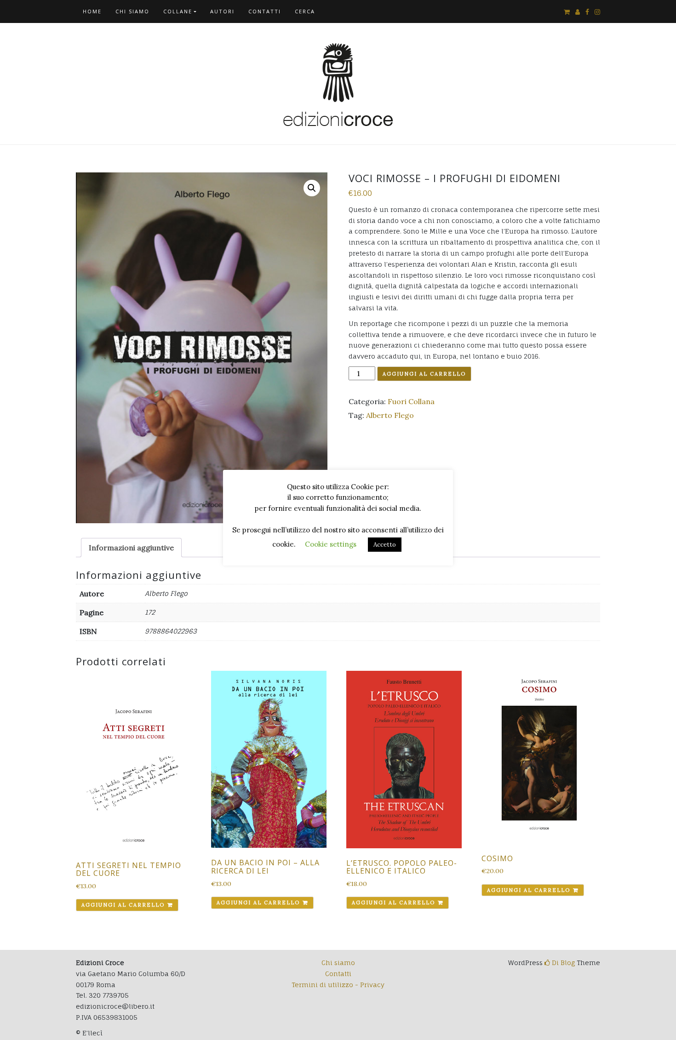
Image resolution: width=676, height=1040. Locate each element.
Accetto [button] (384, 545)
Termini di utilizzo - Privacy (338, 985)
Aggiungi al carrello (424, 374)
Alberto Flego (390, 415)
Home (92, 11)
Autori (222, 11)
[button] (312, 188)
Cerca (305, 11)
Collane (177, 11)
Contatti (264, 11)
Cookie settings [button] (330, 544)
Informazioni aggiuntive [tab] (131, 547)
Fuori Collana (411, 401)
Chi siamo (132, 11)
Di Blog (562, 962)
